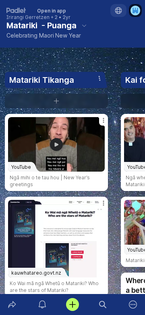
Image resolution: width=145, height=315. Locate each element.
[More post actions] (98, 123)
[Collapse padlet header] (84, 25)
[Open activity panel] (42, 304)
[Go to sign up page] (135, 10)
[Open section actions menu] (99, 78)
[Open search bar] (103, 304)
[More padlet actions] (133, 304)
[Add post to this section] (56, 101)
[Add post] (72, 304)
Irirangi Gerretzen (28, 17)
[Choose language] (118, 10)
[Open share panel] (12, 304)
